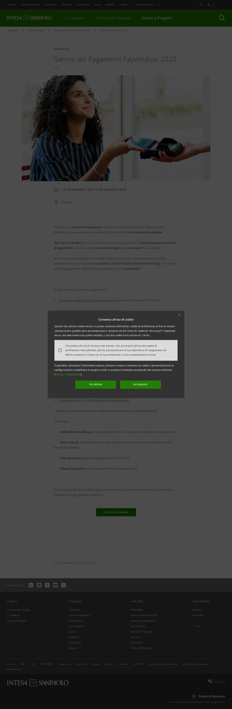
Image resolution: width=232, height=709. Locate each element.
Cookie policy (73, 374)
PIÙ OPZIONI (95, 384)
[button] (179, 315)
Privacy (59, 374)
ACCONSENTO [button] (140, 384)
